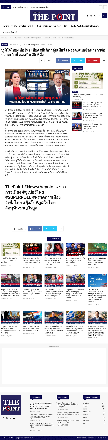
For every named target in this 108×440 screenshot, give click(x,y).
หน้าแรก (4, 38)
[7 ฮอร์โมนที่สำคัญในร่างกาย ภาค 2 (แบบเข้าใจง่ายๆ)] (87, 81)
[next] (105, 7)
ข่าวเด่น (11, 38)
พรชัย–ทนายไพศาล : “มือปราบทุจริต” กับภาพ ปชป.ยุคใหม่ (30, 7)
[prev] (100, 7)
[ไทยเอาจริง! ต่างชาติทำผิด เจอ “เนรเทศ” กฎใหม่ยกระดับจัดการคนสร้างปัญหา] (77, 105)
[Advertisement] (54, 366)
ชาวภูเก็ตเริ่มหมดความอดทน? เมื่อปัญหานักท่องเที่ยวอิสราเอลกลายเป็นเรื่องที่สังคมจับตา (75, 330)
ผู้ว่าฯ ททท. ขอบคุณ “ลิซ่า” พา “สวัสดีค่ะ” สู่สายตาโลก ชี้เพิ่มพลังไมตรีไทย (92, 115)
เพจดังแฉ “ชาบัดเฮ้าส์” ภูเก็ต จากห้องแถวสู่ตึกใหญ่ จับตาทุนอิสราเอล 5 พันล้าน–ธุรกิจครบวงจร (10, 292)
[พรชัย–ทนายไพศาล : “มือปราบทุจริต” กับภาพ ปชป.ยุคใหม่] (77, 127)
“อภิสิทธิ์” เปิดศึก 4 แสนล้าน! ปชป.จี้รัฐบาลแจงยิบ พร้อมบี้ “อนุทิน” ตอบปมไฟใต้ (32, 292)
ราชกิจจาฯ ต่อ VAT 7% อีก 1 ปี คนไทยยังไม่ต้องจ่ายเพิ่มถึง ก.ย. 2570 (31, 329)
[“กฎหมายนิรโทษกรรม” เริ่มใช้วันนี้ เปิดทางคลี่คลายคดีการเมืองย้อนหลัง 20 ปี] (10, 317)
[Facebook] (87, 16)
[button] (104, 15)
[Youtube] (98, 16)
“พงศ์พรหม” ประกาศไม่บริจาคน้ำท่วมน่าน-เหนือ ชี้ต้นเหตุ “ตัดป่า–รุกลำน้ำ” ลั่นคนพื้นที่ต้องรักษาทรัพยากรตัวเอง (97, 331)
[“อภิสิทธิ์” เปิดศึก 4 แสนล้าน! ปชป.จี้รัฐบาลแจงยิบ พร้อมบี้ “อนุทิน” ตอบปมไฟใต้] (32, 280)
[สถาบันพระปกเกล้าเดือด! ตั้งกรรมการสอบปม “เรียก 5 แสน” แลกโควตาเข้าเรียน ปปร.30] (97, 249)
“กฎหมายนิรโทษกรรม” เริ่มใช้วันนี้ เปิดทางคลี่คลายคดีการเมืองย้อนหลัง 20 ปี (10, 330)
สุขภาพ (75, 92)
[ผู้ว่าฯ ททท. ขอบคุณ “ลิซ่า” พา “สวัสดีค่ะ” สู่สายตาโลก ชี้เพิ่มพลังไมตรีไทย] (77, 116)
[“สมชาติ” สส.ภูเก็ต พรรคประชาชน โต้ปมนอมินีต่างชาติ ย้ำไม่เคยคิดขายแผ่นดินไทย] (54, 317)
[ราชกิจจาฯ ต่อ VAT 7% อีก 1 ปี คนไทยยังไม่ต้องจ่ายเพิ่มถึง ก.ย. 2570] (32, 317)
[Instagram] (91, 16)
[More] (104, 60)
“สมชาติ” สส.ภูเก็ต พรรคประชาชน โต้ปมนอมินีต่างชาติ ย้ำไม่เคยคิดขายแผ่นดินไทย (54, 330)
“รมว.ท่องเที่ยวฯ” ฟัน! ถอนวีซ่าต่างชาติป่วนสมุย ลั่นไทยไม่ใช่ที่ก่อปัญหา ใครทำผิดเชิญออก (54, 292)
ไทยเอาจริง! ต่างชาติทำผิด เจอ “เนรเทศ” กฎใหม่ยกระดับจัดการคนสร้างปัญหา (92, 104)
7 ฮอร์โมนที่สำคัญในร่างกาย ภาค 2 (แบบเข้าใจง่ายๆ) (87, 96)
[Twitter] (95, 16)
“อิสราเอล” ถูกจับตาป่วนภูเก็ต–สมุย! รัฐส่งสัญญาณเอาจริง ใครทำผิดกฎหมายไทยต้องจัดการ (75, 293)
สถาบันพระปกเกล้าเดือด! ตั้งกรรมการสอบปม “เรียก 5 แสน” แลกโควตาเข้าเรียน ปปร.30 (97, 261)
